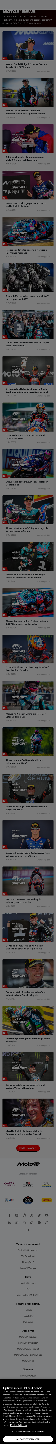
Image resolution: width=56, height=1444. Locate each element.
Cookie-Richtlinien (19, 1425)
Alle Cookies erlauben (28, 1439)
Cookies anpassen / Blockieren (28, 1431)
